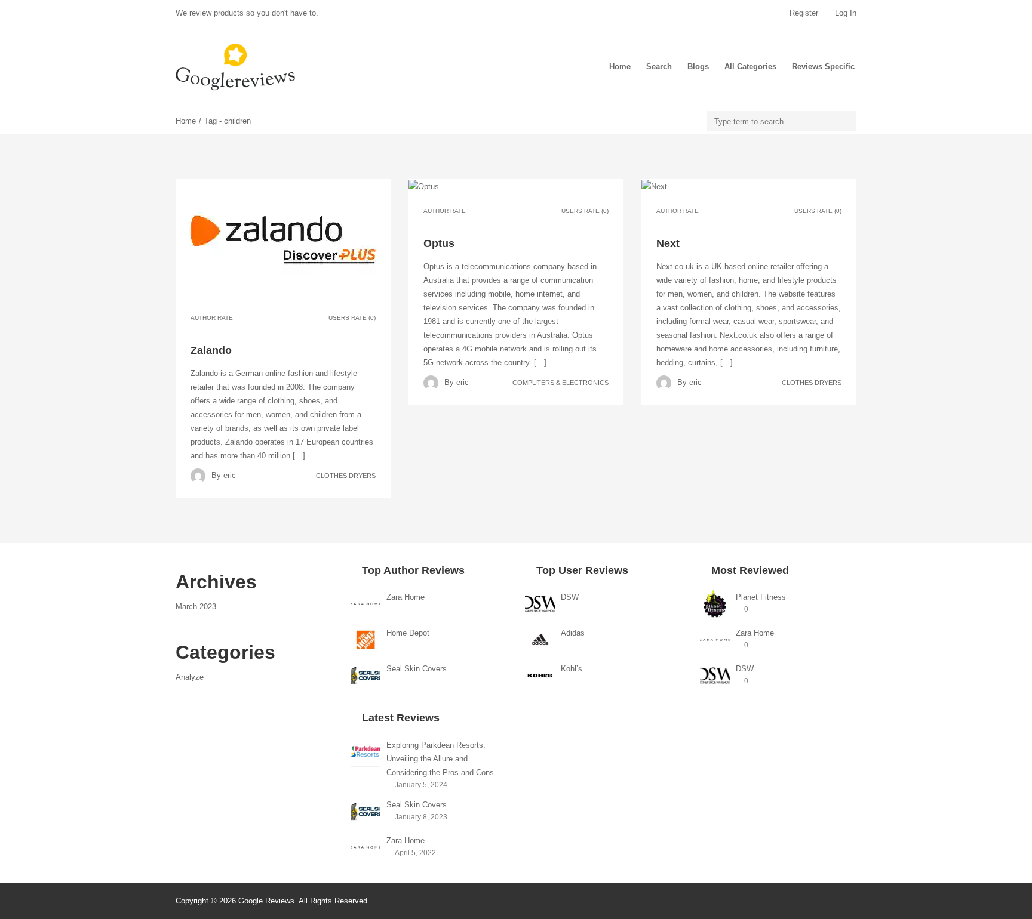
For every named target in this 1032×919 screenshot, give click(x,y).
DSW (570, 597)
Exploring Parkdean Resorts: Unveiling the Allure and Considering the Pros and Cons (440, 759)
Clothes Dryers (346, 475)
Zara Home (405, 597)
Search (659, 66)
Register (804, 12)
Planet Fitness (761, 597)
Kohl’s (571, 668)
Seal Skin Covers (416, 668)
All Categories (750, 66)
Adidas (573, 632)
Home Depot (407, 632)
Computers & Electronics (560, 382)
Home (620, 66)
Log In (844, 12)
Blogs (698, 66)
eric (229, 475)
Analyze (190, 677)
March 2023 (196, 606)
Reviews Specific (823, 66)
